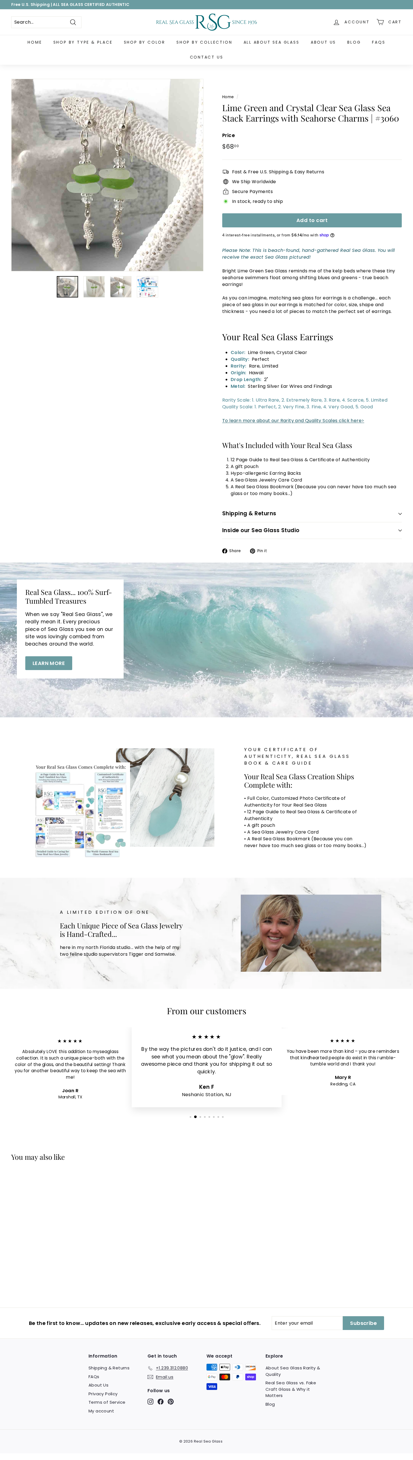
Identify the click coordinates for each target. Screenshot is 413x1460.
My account (101, 1411)
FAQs (378, 42)
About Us (323, 42)
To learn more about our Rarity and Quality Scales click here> (293, 420)
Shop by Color (144, 42)
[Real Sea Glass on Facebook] (161, 1401)
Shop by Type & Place (83, 42)
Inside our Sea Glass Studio (260, 530)
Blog (354, 42)
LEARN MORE (49, 663)
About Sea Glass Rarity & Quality (293, 1371)
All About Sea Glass (271, 42)
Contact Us (206, 57)
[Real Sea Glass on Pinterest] (171, 1401)
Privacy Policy (103, 1394)
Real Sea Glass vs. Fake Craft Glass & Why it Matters (291, 1389)
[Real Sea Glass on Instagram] (150, 1401)
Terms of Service (106, 1402)
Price (228, 135)
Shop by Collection (204, 42)
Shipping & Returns (249, 513)
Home (35, 42)
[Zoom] (107, 175)
